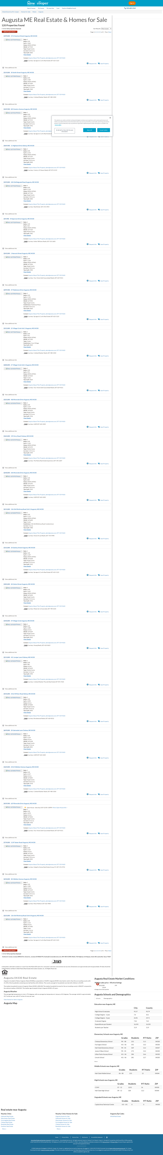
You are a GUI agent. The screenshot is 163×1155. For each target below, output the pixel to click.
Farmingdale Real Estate (8, 1120)
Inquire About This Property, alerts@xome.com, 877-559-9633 (47, 58)
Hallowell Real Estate (7, 1116)
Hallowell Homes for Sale (63, 1118)
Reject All (89, 130)
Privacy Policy (65, 1137)
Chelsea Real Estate (6, 1122)
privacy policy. (58, 125)
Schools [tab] (98, 998)
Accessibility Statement (97, 1137)
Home (56, 1137)
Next (109, 32)
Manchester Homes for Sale (64, 1120)
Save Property (104, 63)
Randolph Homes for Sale (63, 1126)
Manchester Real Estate (8, 1118)
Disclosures (85, 1137)
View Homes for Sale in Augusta (13, 999)
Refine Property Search (9, 31)
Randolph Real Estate (7, 1124)
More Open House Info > (60, 807)
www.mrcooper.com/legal (47, 1150)
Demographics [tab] (108, 998)
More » (96, 1061)
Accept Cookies (104, 130)
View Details (27, 54)
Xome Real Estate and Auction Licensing (40, 1140)
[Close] (110, 118)
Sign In (132, 3)
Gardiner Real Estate (7, 1126)
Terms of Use (75, 1137)
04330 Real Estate (115, 1116)
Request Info (93, 63)
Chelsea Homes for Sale (62, 1124)
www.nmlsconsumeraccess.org (117, 1148)
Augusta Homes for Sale (63, 1116)
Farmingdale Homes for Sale (64, 1122)
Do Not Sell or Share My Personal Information (64, 130)
